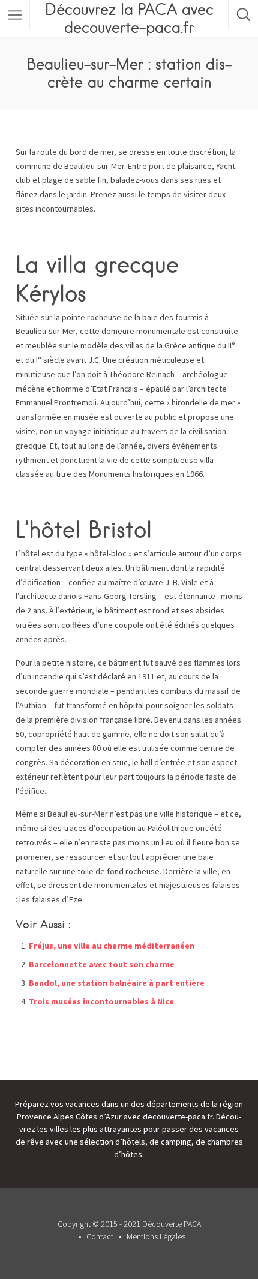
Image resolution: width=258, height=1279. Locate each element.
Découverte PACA (171, 1223)
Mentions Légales (156, 1236)
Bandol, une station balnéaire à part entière (117, 982)
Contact (99, 1236)
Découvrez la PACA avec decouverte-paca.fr (129, 18)
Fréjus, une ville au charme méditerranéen (111, 945)
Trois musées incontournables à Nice (101, 1001)
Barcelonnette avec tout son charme (102, 964)
